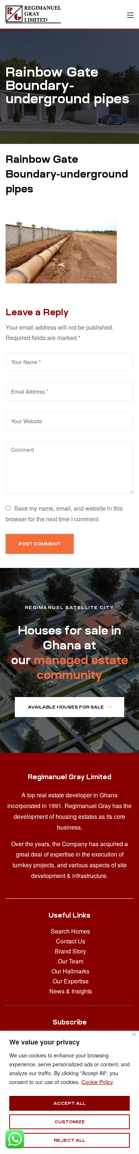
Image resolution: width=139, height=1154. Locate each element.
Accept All (69, 1103)
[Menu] (130, 14)
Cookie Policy (97, 1082)
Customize (69, 1122)
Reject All (69, 1140)
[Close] (134, 1034)
